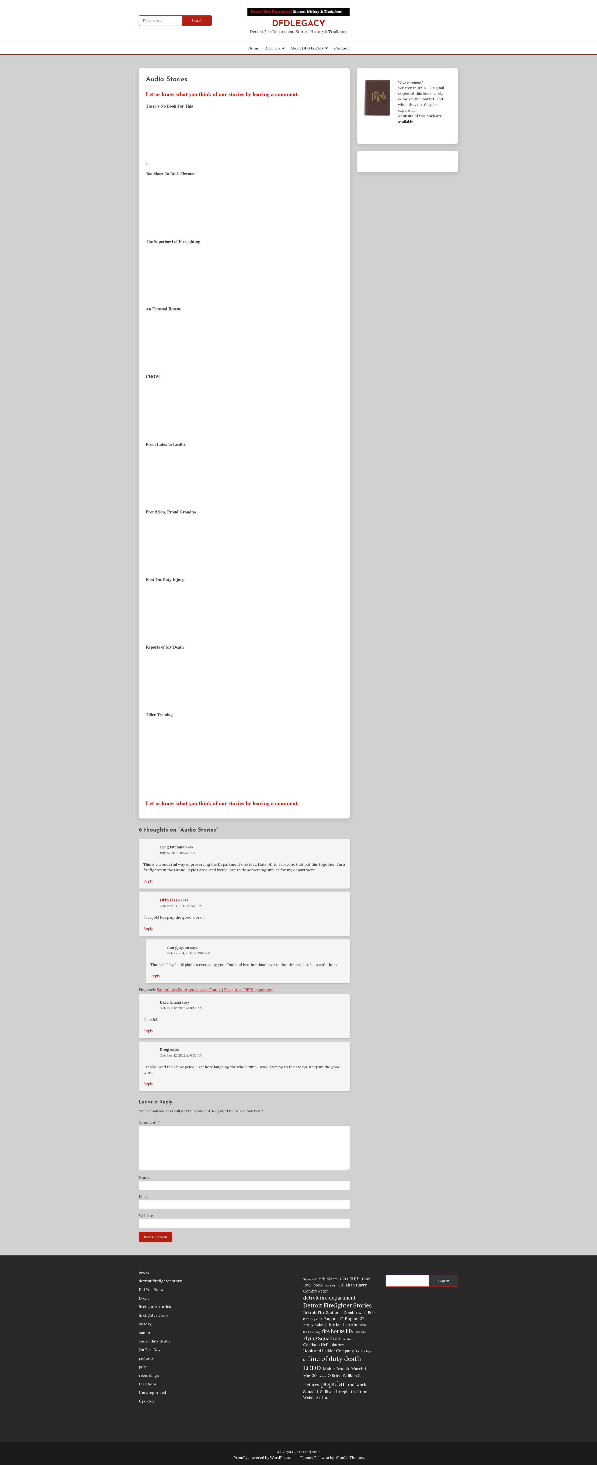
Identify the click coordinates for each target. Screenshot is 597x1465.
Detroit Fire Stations (322, 1312)
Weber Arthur (316, 1397)
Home (253, 48)
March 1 (358, 1368)
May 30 (310, 1375)
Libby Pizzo (170, 900)
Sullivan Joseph (334, 1391)
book (318, 1285)
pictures (146, 1358)
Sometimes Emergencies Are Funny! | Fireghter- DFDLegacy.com (215, 989)
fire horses (356, 1324)
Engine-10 (316, 1319)
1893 (344, 1279)
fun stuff (347, 1339)
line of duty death (154, 1341)
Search (443, 1281)
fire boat (336, 1324)
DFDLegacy (298, 24)
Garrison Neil (315, 1344)
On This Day (149, 1349)
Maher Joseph (336, 1368)
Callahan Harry (352, 1285)
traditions (148, 1384)
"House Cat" (310, 1279)
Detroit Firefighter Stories (337, 1305)
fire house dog (311, 1332)
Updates (146, 1401)
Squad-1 (310, 1391)
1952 (307, 1285)
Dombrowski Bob (359, 1312)
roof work (357, 1384)
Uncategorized (152, 1392)
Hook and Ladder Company (328, 1350)
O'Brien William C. (344, 1375)
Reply (148, 881)
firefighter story (153, 1315)
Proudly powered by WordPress (262, 1457)
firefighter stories (155, 1306)
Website (146, 1215)
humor (145, 1332)
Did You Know (151, 1289)
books (144, 1272)
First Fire (360, 1332)
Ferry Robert (315, 1324)
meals (322, 1376)
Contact (341, 48)
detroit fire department (329, 1298)
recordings (149, 1375)
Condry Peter (315, 1291)
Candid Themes (350, 1457)
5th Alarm (328, 1279)
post (143, 1366)
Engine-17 (333, 1318)
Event (144, 1298)
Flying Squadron (321, 1338)
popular (333, 1383)
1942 (366, 1279)
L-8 (305, 1360)
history (145, 1323)
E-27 (306, 1319)
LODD (312, 1368)
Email (144, 1196)
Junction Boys (363, 1351)
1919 (355, 1278)
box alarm (330, 1285)
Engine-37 (354, 1318)
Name (144, 1177)
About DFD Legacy (307, 48)
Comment (149, 1122)
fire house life (337, 1331)
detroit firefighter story (160, 1281)
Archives (272, 48)
